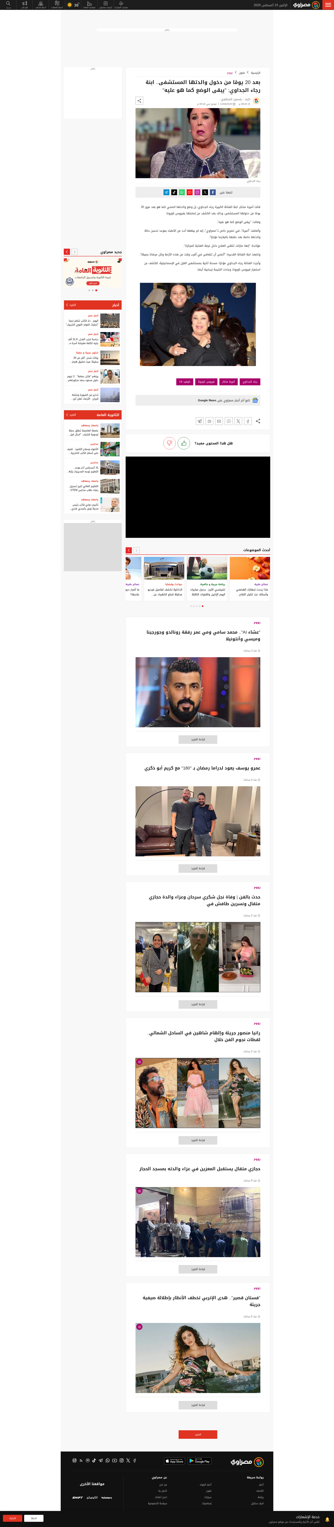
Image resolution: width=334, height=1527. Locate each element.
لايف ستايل (257, 1503)
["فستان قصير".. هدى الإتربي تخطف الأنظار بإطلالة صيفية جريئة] (197, 1360)
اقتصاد (260, 1490)
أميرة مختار (228, 381)
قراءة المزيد (198, 739)
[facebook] (135, 1461)
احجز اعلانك (161, 1497)
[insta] (122, 1461)
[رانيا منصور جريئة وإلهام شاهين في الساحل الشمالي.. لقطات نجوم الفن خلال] (197, 1095)
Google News (207, 400)
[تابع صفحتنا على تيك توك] (174, 192)
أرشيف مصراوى (105, 7)
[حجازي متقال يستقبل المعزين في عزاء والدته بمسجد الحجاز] (197, 1224)
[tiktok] (94, 1461)
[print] (209, 421)
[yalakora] (106, 1498)
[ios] (174, 1460)
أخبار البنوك (205, 1484)
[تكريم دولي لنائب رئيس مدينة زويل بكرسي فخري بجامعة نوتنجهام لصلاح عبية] (110, 504)
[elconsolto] (92, 1498)
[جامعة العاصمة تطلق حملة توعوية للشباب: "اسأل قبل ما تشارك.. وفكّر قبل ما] (110, 430)
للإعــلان (24, 7)
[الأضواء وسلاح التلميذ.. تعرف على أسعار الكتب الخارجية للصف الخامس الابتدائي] (110, 449)
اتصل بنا (162, 1490)
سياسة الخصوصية (157, 1503)
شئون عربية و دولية (87, 353)
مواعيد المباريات (121, 7)
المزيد (198, 1434)
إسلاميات (206, 1503)
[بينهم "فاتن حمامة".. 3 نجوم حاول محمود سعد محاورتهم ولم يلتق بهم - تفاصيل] (110, 376)
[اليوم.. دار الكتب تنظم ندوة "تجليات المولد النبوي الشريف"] (110, 321)
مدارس (94, 444)
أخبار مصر (93, 316)
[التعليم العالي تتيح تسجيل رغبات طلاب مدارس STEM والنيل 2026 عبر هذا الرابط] (110, 486)
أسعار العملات (57, 7)
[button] (328, 5)
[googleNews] (74, 1461)
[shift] (77, 1498)
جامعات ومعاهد (89, 425)
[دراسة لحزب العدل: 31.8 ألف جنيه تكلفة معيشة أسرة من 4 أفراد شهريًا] (110, 339)
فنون (242, 72)
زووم (230, 72)
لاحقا (34, 1518)
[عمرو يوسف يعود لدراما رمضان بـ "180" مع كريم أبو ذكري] (197, 823)
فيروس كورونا (206, 381)
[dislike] (169, 443)
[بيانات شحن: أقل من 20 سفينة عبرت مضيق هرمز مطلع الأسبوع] (110, 358)
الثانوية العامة (108, 415)
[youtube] (114, 1461)
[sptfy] (88, 1461)
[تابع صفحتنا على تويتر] (205, 192)
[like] (184, 443)
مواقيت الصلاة (89, 7)
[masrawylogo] (244, 1462)
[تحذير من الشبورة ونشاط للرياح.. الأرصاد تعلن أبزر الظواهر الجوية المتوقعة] (110, 395)
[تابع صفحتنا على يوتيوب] (190, 192)
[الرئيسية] (306, 5)
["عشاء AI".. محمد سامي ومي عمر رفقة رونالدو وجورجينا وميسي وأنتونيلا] (197, 694)
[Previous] (136, 550)
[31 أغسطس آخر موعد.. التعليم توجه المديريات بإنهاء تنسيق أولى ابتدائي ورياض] (110, 467)
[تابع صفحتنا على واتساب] (182, 192)
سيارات (207, 1497)
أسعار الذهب (40, 7)
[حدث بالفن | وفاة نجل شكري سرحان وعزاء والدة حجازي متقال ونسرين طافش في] (197, 959)
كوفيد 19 (184, 381)
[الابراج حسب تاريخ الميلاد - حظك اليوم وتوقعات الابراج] (103, 272)
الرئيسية (255, 72)
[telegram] (101, 1461)
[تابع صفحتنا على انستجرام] (197, 192)
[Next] (129, 550)
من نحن (163, 1484)
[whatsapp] (108, 1461)
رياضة (261, 1497)
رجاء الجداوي (250, 381)
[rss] (81, 1461)
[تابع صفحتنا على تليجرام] (166, 192)
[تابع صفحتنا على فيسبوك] (213, 192)
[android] (199, 1460)
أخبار (115, 305)
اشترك (12, 1518)
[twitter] (128, 1461)
